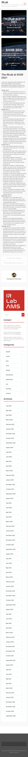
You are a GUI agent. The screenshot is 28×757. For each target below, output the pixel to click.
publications (9, 379)
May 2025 (8, 461)
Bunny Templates (21, 750)
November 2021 (10, 651)
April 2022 (9, 628)
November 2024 (10, 484)
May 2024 (8, 512)
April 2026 (9, 415)
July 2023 (8, 558)
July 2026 (8, 406)
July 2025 (8, 452)
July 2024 (8, 503)
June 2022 (9, 618)
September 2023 (11, 549)
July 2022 (8, 614)
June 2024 (9, 507)
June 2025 (9, 457)
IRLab (4, 2)
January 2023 (10, 586)
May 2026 (8, 410)
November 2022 (10, 595)
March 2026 (9, 420)
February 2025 (10, 475)
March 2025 (9, 470)
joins (7, 361)
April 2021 (9, 683)
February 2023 (10, 581)
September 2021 (11, 660)
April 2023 (9, 572)
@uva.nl (19, 334)
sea (7, 384)
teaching (8, 388)
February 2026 (10, 424)
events (15, 65)
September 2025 (11, 443)
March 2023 (9, 577)
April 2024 (9, 517)
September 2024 (11, 494)
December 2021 (10, 646)
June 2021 (9, 674)
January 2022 (10, 642)
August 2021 (9, 665)
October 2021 (10, 655)
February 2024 (10, 526)
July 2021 (8, 669)
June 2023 (9, 563)
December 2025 (10, 433)
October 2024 (10, 489)
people (8, 370)
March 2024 (9, 521)
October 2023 (10, 544)
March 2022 (9, 632)
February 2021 (10, 693)
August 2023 (9, 554)
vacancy (8, 393)
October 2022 (10, 600)
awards (8, 351)
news (7, 365)
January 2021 (10, 697)
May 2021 (8, 679)
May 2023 (8, 568)
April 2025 (9, 466)
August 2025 (9, 447)
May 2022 (8, 623)
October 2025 (10, 438)
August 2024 (9, 498)
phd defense (9, 375)
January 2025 (10, 480)
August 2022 (9, 609)
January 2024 (10, 531)
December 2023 (10, 535)
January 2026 (10, 429)
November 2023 (10, 540)
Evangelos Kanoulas (14, 63)
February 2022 (10, 637)
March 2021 (9, 688)
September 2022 (11, 605)
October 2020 (10, 711)
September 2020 (11, 716)
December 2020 (10, 702)
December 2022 (10, 591)
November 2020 (10, 706)
